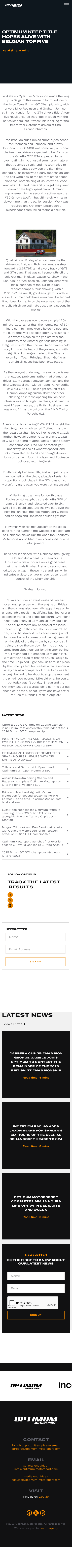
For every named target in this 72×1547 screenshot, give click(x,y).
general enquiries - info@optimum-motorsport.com (36, 1467)
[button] (67, 4)
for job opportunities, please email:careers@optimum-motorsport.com (36, 1447)
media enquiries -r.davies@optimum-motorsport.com (36, 1478)
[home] (13, 5)
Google (44, 1496)
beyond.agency (49, 1528)
